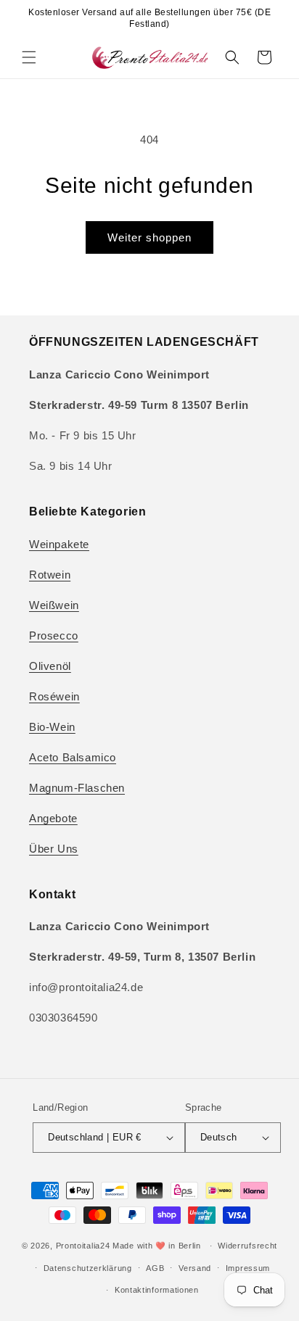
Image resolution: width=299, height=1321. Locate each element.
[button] (29, 57)
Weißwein (54, 605)
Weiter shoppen (149, 237)
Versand (195, 1268)
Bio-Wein (52, 727)
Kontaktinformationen (157, 1289)
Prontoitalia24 (83, 1245)
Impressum (248, 1268)
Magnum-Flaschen (77, 788)
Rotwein (49, 574)
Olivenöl (50, 666)
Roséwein (54, 696)
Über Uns (53, 848)
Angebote (53, 818)
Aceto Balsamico (72, 757)
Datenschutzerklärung (88, 1268)
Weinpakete (59, 544)
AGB (155, 1268)
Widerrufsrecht (247, 1245)
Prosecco (53, 635)
